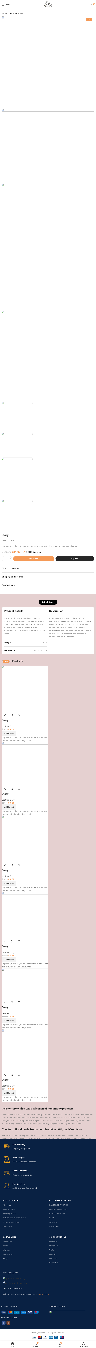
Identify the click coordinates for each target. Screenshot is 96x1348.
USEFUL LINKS (9, 1237)
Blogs (5, 1258)
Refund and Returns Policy (14, 1218)
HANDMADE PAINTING (58, 1205)
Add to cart (33, 559)
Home (5, 13)
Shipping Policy (9, 1213)
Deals (5, 1246)
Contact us (53, 1263)
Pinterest (53, 1258)
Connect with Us (57, 1237)
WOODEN (53, 1222)
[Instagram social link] (8, 1323)
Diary (5, 720)
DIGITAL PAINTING (57, 1213)
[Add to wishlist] (19, 715)
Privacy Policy (9, 1209)
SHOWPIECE (54, 1226)
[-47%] (25, 689)
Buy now (74, 559)
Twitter (52, 1250)
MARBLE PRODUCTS (57, 1209)
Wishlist (6, 1250)
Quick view (12, 715)
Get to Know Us (11, 1201)
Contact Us (7, 1226)
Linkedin (52, 1254)
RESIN (51, 1218)
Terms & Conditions (11, 1222)
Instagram (53, 1246)
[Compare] (5, 715)
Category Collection (60, 1201)
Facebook (53, 1241)
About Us (7, 1205)
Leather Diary (16, 13)
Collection (7, 1241)
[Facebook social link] (4, 1323)
